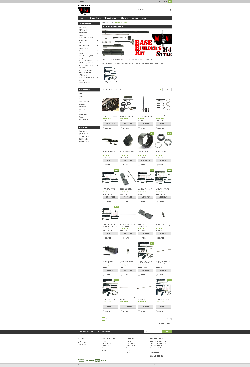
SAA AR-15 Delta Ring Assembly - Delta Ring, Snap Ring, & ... (163, 152)
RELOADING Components (86, 77)
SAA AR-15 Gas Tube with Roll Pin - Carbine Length (163, 262)
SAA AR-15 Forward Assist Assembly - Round (109, 262)
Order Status (105, 345)
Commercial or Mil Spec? (156, 348)
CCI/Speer (82, 104)
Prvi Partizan (82, 112)
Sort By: (105, 89)
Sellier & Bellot (83, 114)
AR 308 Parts (83, 75)
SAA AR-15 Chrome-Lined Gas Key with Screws (110, 152)
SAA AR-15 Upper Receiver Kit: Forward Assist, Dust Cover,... (127, 115)
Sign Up (164, 1)
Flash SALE (82, 27)
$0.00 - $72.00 (83, 131)
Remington (82, 109)
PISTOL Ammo (83, 40)
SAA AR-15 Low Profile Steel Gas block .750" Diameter (127, 152)
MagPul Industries (84, 101)
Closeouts (82, 80)
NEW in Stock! (83, 30)
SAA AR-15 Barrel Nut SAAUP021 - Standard (143, 152)
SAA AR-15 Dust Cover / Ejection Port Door (143, 225)
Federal (81, 96)
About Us (82, 18)
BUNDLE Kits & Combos (86, 38)
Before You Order (94, 18)
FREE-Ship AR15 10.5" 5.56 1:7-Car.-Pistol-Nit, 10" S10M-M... (163, 189)
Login (158, 1)
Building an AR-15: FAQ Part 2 (158, 341)
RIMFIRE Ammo (83, 48)
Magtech (81, 117)
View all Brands (83, 120)
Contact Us (144, 18)
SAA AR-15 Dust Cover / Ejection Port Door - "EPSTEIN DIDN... (110, 115)
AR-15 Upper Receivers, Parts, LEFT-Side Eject (85, 71)
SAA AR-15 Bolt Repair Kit (162, 115)
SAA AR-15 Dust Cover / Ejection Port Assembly (126, 189)
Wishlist (104, 341)
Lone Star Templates (165, 365)
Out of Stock (110, 124)
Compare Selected (164, 323)
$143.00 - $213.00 (84, 136)
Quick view (110, 111)
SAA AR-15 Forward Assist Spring (126, 262)
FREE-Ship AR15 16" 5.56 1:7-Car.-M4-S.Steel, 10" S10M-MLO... (145, 189)
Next (168, 89)
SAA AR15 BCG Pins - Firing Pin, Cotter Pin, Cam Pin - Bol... (145, 115)
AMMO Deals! (83, 32)
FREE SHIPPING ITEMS (85, 83)
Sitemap (104, 350)
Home (103, 22)
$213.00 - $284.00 (84, 139)
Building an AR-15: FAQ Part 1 (158, 343)
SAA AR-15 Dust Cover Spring (163, 225)
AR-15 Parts (82, 51)
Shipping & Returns (110, 18)
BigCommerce (150, 365)
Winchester (82, 107)
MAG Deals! (82, 35)
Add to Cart (128, 124)
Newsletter (134, 18)
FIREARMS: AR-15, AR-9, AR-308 (86, 57)
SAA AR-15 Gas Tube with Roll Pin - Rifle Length (145, 298)
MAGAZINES (83, 53)
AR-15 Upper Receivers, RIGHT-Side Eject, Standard (86, 62)
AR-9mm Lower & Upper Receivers (86, 67)
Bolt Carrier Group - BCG (156, 345)
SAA (80, 94)
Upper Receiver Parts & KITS (122, 22)
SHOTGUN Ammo (84, 45)
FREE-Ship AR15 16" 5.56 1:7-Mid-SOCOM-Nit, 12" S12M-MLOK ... (110, 189)
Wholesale (124, 18)
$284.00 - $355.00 (84, 141)
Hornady (81, 99)
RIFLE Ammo (83, 43)
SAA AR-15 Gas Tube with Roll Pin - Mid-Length (127, 298)
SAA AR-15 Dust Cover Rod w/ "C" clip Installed (127, 225)
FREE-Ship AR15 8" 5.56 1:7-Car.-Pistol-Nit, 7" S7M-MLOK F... (110, 225)
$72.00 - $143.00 (83, 134)
